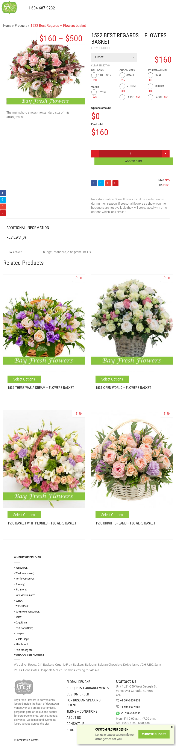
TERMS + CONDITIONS (82, 711)
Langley (19, 633)
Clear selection (100, 65)
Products (21, 26)
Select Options (24, 379)
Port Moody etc (23, 650)
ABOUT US (74, 718)
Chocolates (127, 70)
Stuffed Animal (158, 70)
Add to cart (133, 161)
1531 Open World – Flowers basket (123, 388)
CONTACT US (75, 724)
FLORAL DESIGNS (78, 682)
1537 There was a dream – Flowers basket (41, 388)
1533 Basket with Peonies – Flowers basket (42, 523)
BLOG (70, 730)
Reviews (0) (16, 237)
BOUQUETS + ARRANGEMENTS (88, 688)
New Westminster (25, 595)
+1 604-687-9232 (130, 700)
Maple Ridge (22, 639)
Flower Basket (100, 48)
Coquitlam (21, 622)
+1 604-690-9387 (130, 707)
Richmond (20, 589)
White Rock (21, 606)
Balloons (97, 70)
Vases (95, 87)
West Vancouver (24, 573)
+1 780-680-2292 (131, 713)
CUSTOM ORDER (78, 694)
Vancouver (21, 567)
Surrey (18, 600)
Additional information (27, 227)
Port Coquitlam (23, 628)
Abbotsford (21, 644)
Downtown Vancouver (27, 611)
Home (7, 26)
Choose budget (154, 734)
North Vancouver (24, 578)
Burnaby (19, 584)
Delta (18, 617)
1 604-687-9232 (41, 8)
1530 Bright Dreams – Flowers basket (125, 523)
